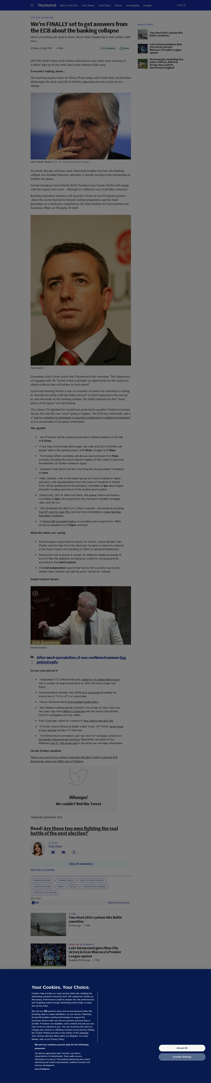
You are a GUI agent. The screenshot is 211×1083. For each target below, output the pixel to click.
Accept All (182, 1048)
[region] (105, 1026)
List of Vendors (42, 1069)
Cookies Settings (182, 1057)
